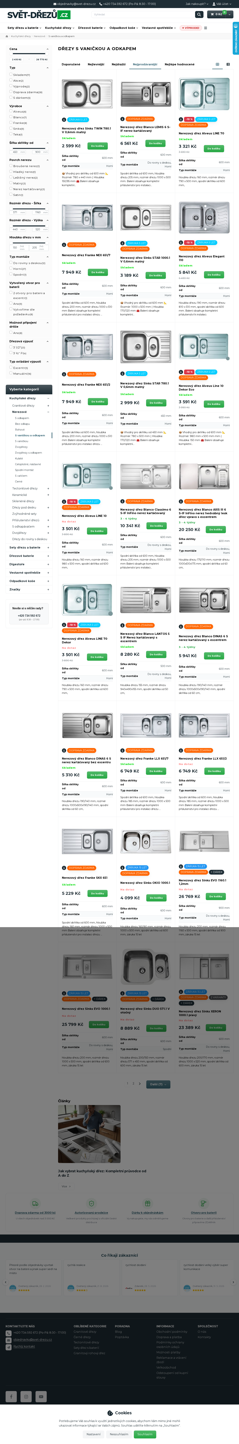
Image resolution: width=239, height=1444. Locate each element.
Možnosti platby (168, 1352)
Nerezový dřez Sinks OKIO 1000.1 (145, 883)
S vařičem (21, 475)
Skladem (21, 75)
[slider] (11, 53)
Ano (17, 303)
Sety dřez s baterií (86, 1347)
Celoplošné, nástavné (28, 464)
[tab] (217, 64)
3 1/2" (19, 347)
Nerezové (39, 36)
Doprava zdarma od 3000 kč (35, 1212)
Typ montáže (19, 256)
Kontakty (204, 1337)
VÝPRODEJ (192, 28)
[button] (229, 14)
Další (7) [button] (156, 1084)
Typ (12, 67)
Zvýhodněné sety (24, 513)
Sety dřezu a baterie (23, 28)
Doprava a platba (169, 1337)
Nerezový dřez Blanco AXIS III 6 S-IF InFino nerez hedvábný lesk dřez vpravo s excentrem (203, 513)
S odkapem (22, 418)
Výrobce (15, 106)
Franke (20, 123)
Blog (118, 1331)
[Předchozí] (5, 1282)
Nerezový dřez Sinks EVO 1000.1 (86, 1008)
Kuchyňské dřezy (58, 28)
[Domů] (39, 14)
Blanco (20, 117)
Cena (13, 49)
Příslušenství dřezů (25, 520)
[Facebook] (11, 1396)
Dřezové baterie (90, 28)
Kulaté (19, 458)
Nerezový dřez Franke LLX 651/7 (144, 758)
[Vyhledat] (199, 14)
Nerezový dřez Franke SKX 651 (84, 877)
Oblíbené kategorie (90, 1326)
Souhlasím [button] (145, 1434)
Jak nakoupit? (196, 4)
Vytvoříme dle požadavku (24, 312)
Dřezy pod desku (24, 507)
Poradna (122, 1326)
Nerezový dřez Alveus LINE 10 (84, 516)
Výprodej (21, 86)
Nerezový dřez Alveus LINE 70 (201, 133)
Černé (18, 481)
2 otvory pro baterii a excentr (29, 295)
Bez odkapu (22, 423)
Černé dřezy (82, 1337)
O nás (202, 1331)
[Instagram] (26, 1396)
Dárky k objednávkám (147, 1212)
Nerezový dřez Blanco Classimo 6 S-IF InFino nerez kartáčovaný (145, 511)
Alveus (19, 111)
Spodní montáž (24, 470)
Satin (18, 195)
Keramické (19, 495)
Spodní (19, 274)
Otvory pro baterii (204, 1212)
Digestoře (16, 564)
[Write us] (9, 1347)
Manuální (22, 373)
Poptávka (122, 1337)
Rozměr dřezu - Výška (26, 220)
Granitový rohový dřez (89, 1353)
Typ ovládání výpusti (25, 361)
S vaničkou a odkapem (30, 435)
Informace (165, 1326)
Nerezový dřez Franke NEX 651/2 (86, 384)
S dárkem (21, 97)
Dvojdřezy (21, 447)
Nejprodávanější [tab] (145, 64)
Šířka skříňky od (21, 143)
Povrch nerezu (20, 160)
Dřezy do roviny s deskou (29, 539)
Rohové (20, 429)
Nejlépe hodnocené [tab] (180, 64)
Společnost (208, 1326)
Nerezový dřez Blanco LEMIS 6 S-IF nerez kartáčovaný (145, 128)
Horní (19, 268)
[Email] (9, 1340)
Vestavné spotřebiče (157, 28)
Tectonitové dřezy (25, 488)
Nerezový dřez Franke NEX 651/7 (86, 255)
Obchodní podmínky (171, 1331)
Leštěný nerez (25, 177)
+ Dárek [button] (216, 872)
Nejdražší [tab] (119, 64)
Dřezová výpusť (21, 341)
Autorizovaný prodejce (91, 1212)
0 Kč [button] (221, 14)
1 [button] (129, 1084)
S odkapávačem (23, 526)
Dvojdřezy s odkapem (28, 452)
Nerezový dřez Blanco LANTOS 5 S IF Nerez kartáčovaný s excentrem (145, 637)
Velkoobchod (166, 1367)
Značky (14, 589)
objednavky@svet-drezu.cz (32, 1339)
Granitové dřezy (23, 405)
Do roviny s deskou (29, 263)
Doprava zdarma (27, 92)
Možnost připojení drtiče (23, 324)
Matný (19, 183)
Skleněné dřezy (23, 501)
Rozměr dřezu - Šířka (25, 203)
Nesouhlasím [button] (119, 1434)
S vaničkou (21, 441)
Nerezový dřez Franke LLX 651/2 (203, 758)
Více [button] (64, 1186)
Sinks (18, 128)
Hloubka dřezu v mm (25, 237)
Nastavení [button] (94, 1434)
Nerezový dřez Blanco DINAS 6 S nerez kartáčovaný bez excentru (86, 760)
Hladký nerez (24, 172)
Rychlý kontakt (24, 1346)
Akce (18, 80)
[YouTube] (41, 1396)
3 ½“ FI (19, 353)
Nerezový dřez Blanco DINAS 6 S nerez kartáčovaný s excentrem (203, 638)
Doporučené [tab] (71, 64)
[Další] (233, 1282)
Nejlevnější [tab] (96, 64)
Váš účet (222, 4)
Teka (17, 134)
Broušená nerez (26, 166)
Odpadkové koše (122, 28)
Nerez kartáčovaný (29, 189)
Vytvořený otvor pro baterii (24, 285)
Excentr (20, 368)
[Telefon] (9, 1333)
